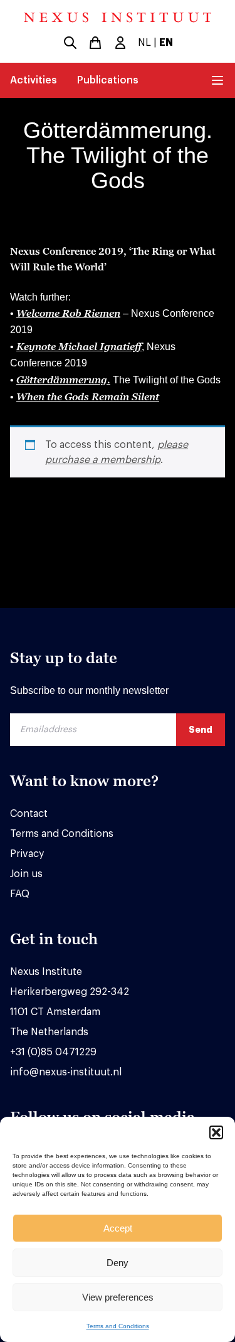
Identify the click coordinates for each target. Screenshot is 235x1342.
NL (144, 43)
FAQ (19, 894)
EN (166, 43)
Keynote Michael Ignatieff (79, 346)
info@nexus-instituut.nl (66, 1072)
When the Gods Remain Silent (87, 396)
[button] (216, 1132)
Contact (29, 814)
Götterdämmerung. (63, 379)
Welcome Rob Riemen (68, 313)
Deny (117, 1262)
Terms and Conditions (117, 1326)
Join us (26, 874)
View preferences (118, 1297)
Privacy (27, 854)
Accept (117, 1228)
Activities (33, 80)
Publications (107, 80)
